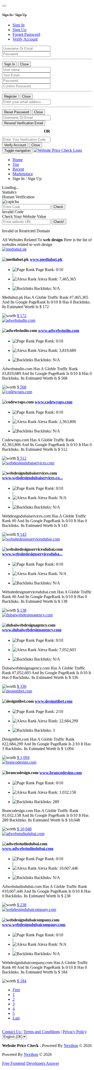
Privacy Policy (75, 1031)
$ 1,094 (23, 757)
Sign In (9, 64)
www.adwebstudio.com (58, 330)
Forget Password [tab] (26, 34)
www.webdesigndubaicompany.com (33, 924)
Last (16, 1018)
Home (18, 159)
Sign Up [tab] (19, 29)
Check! (59, 222)
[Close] (4, 6)
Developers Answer (42, 1063)
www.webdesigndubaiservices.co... (32, 478)
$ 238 (21, 905)
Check (58, 207)
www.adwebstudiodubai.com (27, 848)
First (16, 990)
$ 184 (21, 981)
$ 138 (21, 610)
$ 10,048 (24, 829)
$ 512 (21, 458)
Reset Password (16, 112)
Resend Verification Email (23, 123)
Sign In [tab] (19, 25)
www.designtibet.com (53, 701)
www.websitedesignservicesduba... (32, 554)
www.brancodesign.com (60, 772)
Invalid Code (13, 212)
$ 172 (21, 315)
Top (16, 164)
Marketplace (23, 174)
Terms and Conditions (42, 1031)
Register (10, 96)
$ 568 (21, 387)
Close (24, 64)
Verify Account (15, 145)
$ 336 (21, 686)
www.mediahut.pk (46, 259)
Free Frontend (13, 1063)
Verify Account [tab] (25, 39)
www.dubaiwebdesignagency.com (31, 630)
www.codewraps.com (53, 402)
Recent (18, 169)
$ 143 (21, 534)
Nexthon (71, 1045)
